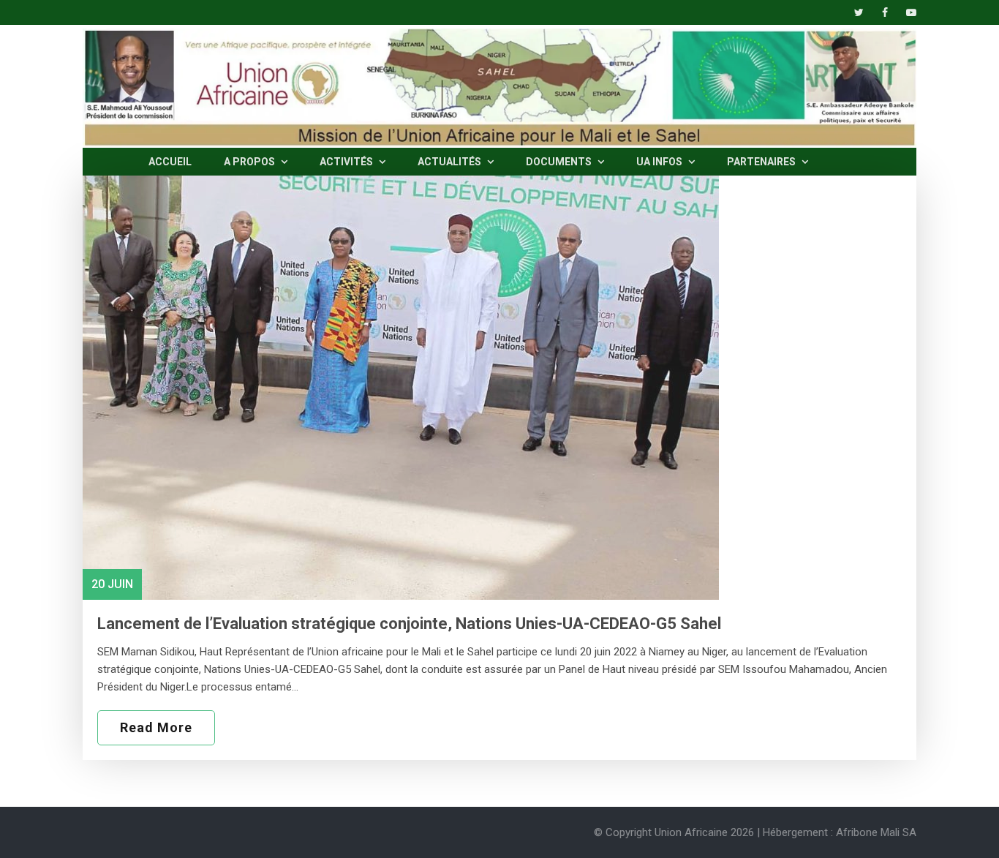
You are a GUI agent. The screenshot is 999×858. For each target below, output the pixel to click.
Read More (156, 727)
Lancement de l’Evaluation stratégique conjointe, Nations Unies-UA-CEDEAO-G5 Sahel (409, 623)
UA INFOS (660, 162)
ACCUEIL (170, 162)
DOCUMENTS (560, 162)
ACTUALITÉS (450, 162)
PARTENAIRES (762, 162)
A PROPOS (250, 162)
